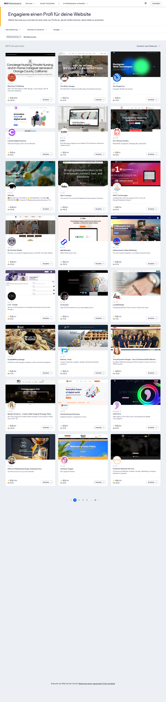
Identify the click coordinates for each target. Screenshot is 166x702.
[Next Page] (99, 500)
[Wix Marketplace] (12, 3)
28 (95, 500)
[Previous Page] (66, 500)
